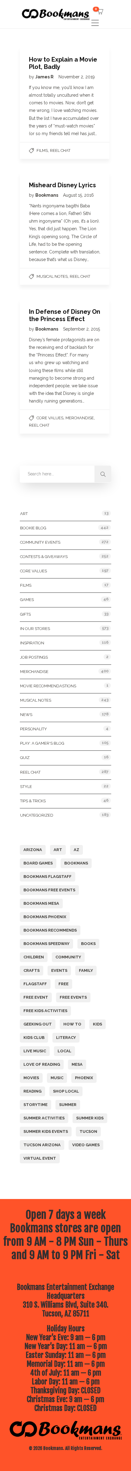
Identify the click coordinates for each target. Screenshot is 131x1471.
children (33, 957)
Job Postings (34, 657)
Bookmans (47, 195)
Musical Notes (52, 276)
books (88, 943)
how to (72, 1024)
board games (38, 863)
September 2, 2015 (81, 329)
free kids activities (45, 1010)
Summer (67, 1104)
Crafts (31, 970)
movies (31, 1078)
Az (76, 849)
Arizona (32, 849)
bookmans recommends (50, 930)
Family (86, 970)
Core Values (50, 418)
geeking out (37, 1024)
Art (24, 513)
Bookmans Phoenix (44, 916)
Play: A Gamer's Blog (42, 743)
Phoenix (84, 1078)
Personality (33, 729)
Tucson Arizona (42, 1145)
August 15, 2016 (78, 195)
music (57, 1078)
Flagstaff (35, 984)
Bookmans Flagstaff (47, 876)
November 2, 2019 (76, 76)
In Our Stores (35, 628)
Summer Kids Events (45, 1131)
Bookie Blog (33, 528)
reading (32, 1091)
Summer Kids (90, 1118)
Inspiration (32, 643)
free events (73, 997)
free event (35, 997)
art (58, 849)
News (26, 714)
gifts (25, 614)
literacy (66, 1037)
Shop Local (66, 1091)
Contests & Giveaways (44, 556)
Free (63, 984)
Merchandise (80, 418)
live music (34, 1051)
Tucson (88, 1131)
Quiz (25, 757)
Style (26, 786)
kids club (33, 1037)
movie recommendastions (48, 686)
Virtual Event (39, 1158)
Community (68, 957)
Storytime (35, 1104)
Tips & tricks (33, 801)
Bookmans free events (49, 890)
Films (42, 150)
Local (64, 1051)
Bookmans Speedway (46, 943)
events (59, 970)
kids (97, 1024)
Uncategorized (36, 815)
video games (86, 1145)
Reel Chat (60, 150)
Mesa (77, 1064)
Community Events (40, 542)
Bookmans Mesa (41, 903)
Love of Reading (41, 1064)
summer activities (44, 1118)
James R (45, 76)
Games (27, 599)
